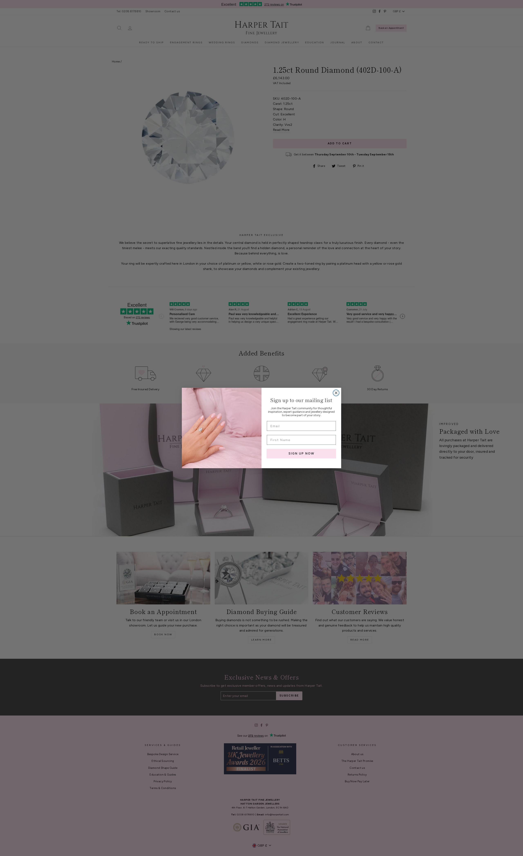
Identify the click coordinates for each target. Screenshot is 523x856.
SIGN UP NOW (301, 453)
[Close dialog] (336, 393)
